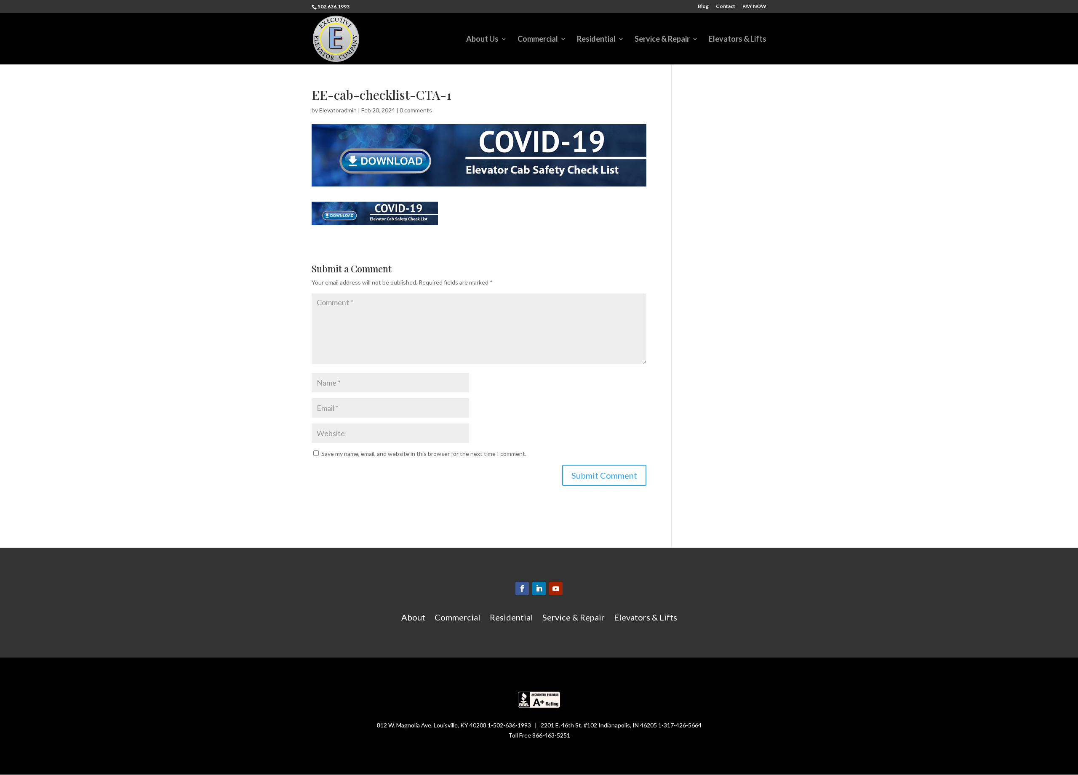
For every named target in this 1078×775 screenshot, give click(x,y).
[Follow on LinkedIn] (539, 588)
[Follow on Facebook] (522, 588)
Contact (725, 6)
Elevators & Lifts (737, 39)
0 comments (416, 110)
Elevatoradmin (338, 110)
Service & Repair (662, 39)
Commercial (538, 39)
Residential (596, 39)
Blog (703, 6)
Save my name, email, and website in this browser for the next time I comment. (423, 453)
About (413, 618)
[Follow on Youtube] (556, 588)
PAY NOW (754, 6)
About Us (482, 39)
